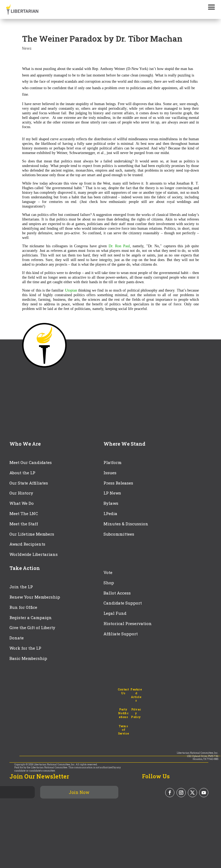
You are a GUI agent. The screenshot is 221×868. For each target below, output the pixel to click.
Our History (21, 493)
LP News (112, 493)
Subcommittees (118, 534)
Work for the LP (25, 648)
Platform (112, 462)
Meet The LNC (23, 513)
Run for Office (23, 607)
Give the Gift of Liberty (32, 627)
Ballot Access (117, 593)
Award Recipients (27, 544)
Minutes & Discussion (125, 523)
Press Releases (118, 483)
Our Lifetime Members (31, 534)
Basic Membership (28, 658)
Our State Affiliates (28, 483)
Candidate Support (122, 603)
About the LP (22, 472)
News (27, 48)
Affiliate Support (120, 633)
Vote (107, 572)
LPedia (110, 513)
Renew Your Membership (34, 597)
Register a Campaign (30, 617)
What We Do (21, 503)
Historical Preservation (127, 623)
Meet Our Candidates (30, 462)
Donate (16, 637)
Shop (108, 582)
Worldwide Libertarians (33, 554)
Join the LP (21, 586)
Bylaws (110, 503)
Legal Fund (114, 613)
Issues (109, 472)
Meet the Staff (23, 523)
